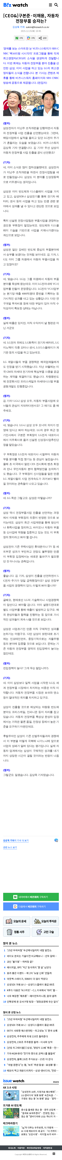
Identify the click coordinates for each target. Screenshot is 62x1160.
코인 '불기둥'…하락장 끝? (20, 961)
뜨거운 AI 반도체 (12, 1105)
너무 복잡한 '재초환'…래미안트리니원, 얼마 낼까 (31, 996)
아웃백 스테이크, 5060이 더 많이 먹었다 (27, 979)
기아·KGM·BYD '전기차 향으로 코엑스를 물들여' (31, 1053)
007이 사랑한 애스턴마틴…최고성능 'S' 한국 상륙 (32, 1030)
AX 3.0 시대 (10, 1087)
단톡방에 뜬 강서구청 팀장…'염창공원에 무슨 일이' (33, 1001)
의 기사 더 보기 (16, 840)
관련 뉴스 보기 (10, 847)
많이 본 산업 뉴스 (12, 1012)
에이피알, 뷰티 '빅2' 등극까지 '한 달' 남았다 (29, 967)
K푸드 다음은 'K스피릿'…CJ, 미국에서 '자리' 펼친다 (33, 990)
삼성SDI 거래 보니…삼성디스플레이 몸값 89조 (30, 984)
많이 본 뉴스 (10, 943)
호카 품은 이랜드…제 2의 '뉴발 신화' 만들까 (29, 973)
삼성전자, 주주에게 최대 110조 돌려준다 (27, 1036)
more (56, 1081)
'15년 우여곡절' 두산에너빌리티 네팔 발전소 (29, 950)
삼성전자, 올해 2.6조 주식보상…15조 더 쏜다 (30, 1059)
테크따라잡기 (10, 1123)
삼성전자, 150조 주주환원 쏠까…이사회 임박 (30, 1042)
